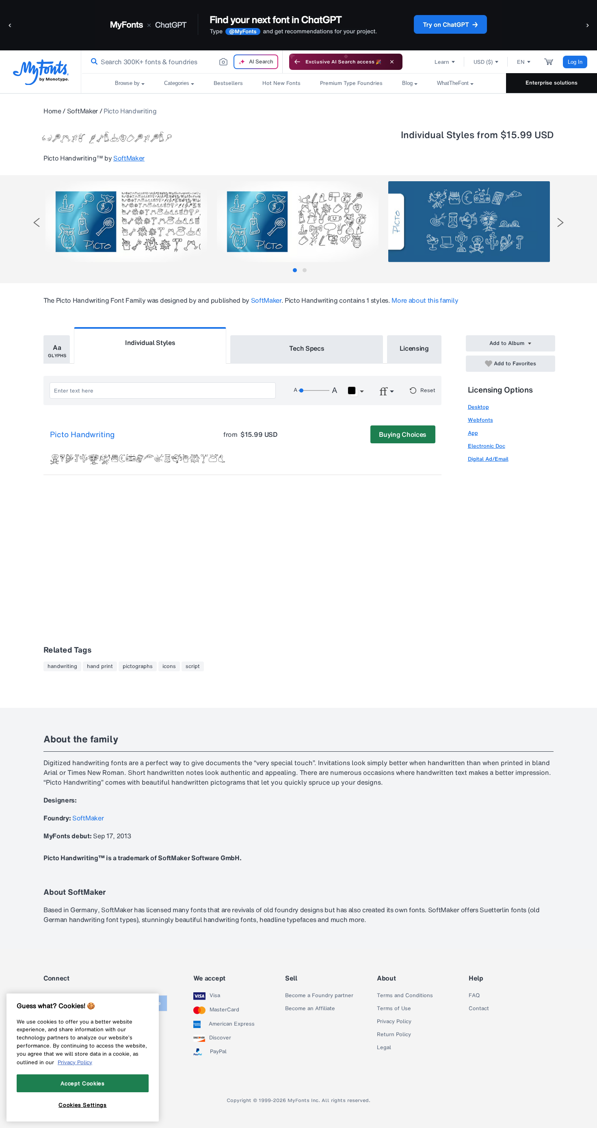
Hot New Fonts (281, 83)
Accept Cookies (82, 1083)
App (473, 433)
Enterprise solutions (552, 83)
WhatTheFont (453, 83)
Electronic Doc (486, 446)
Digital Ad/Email (488, 459)
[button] (10, 25)
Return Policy (394, 1034)
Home (52, 111)
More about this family (425, 300)
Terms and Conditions (405, 995)
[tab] (295, 270)
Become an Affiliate (310, 1008)
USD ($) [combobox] (483, 62)
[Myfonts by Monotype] (41, 72)
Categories (176, 83)
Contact (479, 1008)
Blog (407, 83)
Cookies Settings (82, 1105)
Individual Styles (150, 342)
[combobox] (182, 61)
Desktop (478, 407)
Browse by (127, 83)
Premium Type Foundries (351, 83)
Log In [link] (575, 62)
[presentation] (36, 222)
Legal (384, 1047)
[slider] (313, 390)
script (193, 666)
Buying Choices (402, 434)
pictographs (138, 666)
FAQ (474, 995)
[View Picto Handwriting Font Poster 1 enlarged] (126, 221)
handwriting (62, 666)
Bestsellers (228, 83)
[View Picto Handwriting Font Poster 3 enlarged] (469, 221)
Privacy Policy (394, 1021)
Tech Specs (306, 348)
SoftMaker (82, 111)
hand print (100, 666)
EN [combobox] (521, 62)
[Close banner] (392, 62)
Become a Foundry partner (319, 995)
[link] (92, 62)
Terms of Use (394, 1008)
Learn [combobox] (442, 62)
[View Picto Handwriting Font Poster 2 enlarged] (298, 221)
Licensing (414, 348)
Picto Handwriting (82, 435)
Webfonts (480, 420)
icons (169, 666)
